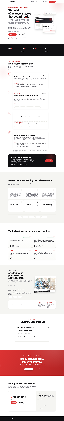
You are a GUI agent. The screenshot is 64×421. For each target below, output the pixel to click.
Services (32, 1)
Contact (46, 1)
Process (29, 1)
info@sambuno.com (40, 408)
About (40, 1)
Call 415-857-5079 (29, 369)
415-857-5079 (53, 1)
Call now (13, 402)
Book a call (37, 369)
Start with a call (12, 34)
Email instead (21, 402)
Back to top (53, 418)
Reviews (36, 1)
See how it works (21, 34)
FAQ (43, 1)
